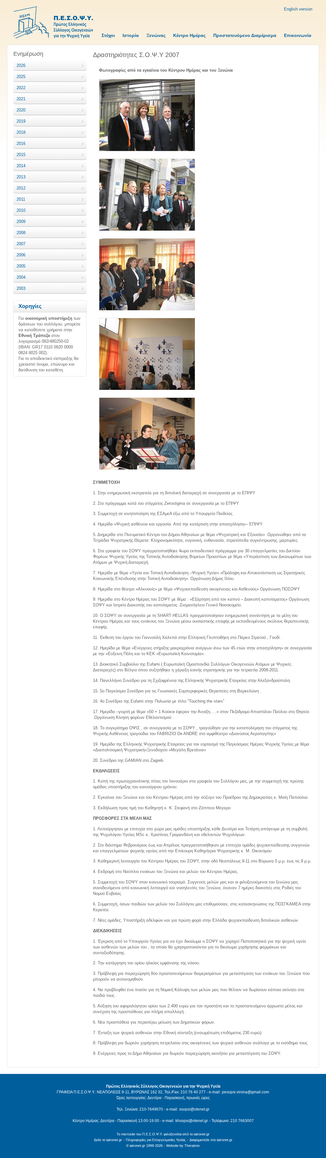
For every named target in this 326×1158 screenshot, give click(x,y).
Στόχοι (108, 35)
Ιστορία (131, 35)
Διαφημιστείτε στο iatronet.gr (210, 1140)
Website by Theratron (183, 1145)
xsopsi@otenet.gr (194, 1109)
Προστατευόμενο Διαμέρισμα (244, 35)
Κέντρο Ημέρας (189, 35)
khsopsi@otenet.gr (191, 1121)
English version (298, 9)
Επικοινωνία (297, 35)
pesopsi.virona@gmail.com (245, 1092)
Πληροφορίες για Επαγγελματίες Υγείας (156, 1140)
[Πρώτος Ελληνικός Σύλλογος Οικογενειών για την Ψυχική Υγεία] (53, 23)
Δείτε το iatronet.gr (108, 1140)
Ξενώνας (156, 35)
